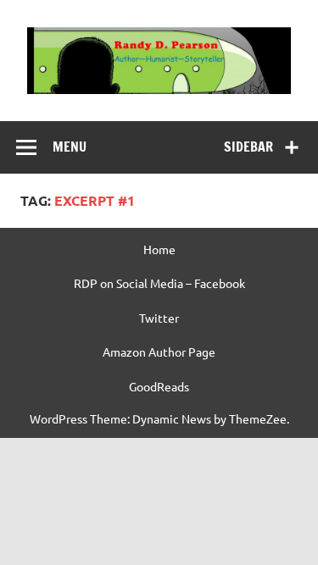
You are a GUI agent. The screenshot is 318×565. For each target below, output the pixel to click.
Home (159, 249)
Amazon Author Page (159, 351)
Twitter (159, 318)
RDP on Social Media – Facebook (159, 283)
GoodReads (159, 386)
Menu (69, 146)
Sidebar (248, 146)
